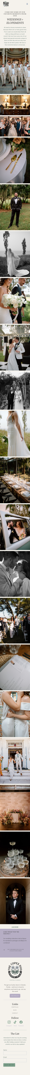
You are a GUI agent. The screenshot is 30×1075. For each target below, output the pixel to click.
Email (5, 1057)
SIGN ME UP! (9, 1065)
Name (5, 1050)
